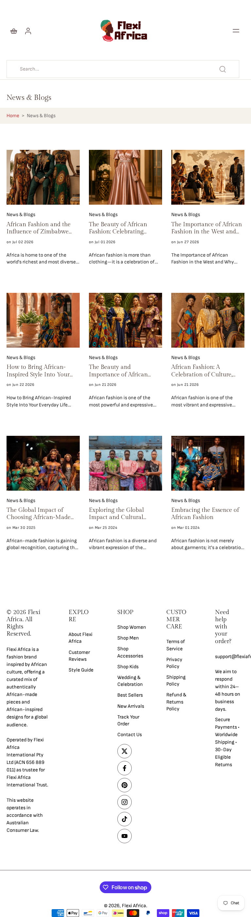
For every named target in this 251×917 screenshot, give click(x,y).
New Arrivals (130, 706)
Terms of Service (175, 645)
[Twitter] (124, 751)
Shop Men (128, 638)
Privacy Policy (174, 662)
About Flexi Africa (80, 637)
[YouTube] (124, 836)
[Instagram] (124, 802)
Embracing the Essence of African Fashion (205, 514)
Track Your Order (128, 720)
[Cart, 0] (14, 30)
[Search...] (222, 69)
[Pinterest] (124, 785)
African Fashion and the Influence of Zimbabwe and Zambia (39, 228)
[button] (236, 30)
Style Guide (81, 670)
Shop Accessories (130, 652)
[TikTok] (124, 819)
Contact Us (129, 735)
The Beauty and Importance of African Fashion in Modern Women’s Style (118, 371)
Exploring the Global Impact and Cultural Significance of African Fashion (119, 514)
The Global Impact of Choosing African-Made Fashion (39, 514)
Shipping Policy (176, 680)
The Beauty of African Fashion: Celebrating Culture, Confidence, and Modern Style (122, 228)
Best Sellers (130, 695)
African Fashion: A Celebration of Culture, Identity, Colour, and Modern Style (201, 371)
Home (13, 116)
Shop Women (131, 627)
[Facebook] (124, 768)
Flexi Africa (134, 906)
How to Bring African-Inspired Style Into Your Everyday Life (38, 371)
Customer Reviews (79, 655)
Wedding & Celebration (130, 681)
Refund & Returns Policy (176, 702)
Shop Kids (128, 666)
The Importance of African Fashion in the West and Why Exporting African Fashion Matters (206, 228)
